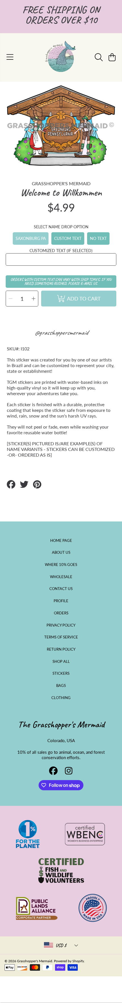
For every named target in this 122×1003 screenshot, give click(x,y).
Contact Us (61, 588)
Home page (61, 540)
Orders (61, 613)
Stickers (61, 673)
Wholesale (61, 576)
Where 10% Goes (61, 564)
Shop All (61, 661)
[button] (10, 57)
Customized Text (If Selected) (61, 250)
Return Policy (61, 649)
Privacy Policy (61, 625)
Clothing (61, 697)
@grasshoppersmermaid (61, 332)
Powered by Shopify (69, 961)
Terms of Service (61, 637)
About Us (61, 552)
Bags (61, 685)
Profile (61, 601)
